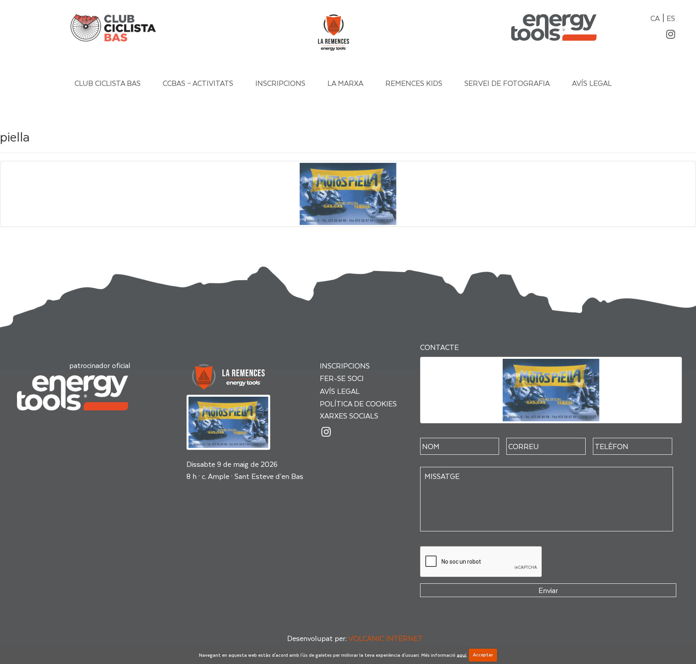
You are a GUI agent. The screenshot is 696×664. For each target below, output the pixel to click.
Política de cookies (358, 403)
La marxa (345, 83)
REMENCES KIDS (413, 83)
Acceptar (483, 654)
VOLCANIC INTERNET (385, 638)
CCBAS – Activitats (198, 83)
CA (655, 18)
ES (671, 18)
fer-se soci (342, 378)
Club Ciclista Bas (108, 83)
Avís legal (592, 83)
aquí (461, 654)
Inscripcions (280, 83)
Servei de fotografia (507, 83)
